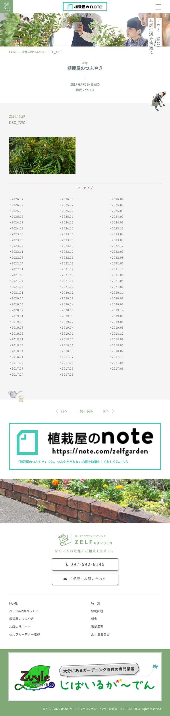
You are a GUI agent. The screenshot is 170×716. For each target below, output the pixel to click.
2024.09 (118, 216)
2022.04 (17, 263)
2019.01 (67, 333)
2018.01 (17, 356)
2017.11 (118, 356)
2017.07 (17, 368)
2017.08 (118, 362)
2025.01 (67, 216)
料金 (94, 618)
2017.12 (67, 356)
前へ (64, 411)
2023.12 (118, 228)
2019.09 (118, 316)
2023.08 (67, 234)
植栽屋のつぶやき (21, 618)
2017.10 (17, 362)
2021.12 (67, 269)
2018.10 (67, 339)
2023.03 (118, 240)
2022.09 (118, 251)
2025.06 (67, 211)
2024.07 (17, 222)
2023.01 (67, 245)
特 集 (95, 603)
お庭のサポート (20, 626)
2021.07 (17, 280)
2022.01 (17, 269)
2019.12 (118, 310)
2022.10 (67, 251)
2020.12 (67, 292)
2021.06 (67, 280)
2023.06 (17, 240)
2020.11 (118, 292)
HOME (13, 603)
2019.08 (17, 321)
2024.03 (118, 222)
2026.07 (17, 199)
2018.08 (17, 345)
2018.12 (118, 333)
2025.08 (17, 211)
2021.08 (118, 275)
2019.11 (17, 316)
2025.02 (17, 216)
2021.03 (67, 286)
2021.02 (118, 286)
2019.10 (67, 316)
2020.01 (67, 310)
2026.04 (118, 199)
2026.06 (67, 199)
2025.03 (118, 211)
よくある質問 (100, 634)
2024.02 (17, 228)
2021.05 (118, 280)
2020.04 (67, 304)
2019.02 (17, 333)
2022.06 (67, 257)
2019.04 (67, 327)
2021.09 (67, 275)
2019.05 (17, 327)
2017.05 (118, 368)
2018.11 (17, 339)
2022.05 (118, 257)
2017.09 (67, 362)
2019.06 (118, 321)
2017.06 (67, 368)
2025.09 (118, 205)
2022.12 (118, 245)
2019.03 (118, 327)
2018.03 (67, 351)
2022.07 (17, 257)
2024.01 (67, 228)
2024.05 (67, 222)
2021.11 (118, 269)
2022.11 (17, 251)
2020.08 (118, 298)
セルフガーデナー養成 (24, 634)
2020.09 (67, 298)
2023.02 (17, 245)
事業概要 (97, 626)
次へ (105, 411)
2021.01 (17, 292)
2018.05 (118, 345)
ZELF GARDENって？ (23, 611)
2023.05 (67, 240)
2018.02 (118, 351)
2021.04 (17, 286)
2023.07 (118, 234)
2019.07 (67, 321)
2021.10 (17, 275)
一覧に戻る (85, 411)
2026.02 (17, 205)
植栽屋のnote (106, 5)
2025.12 (67, 205)
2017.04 (17, 374)
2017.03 (67, 374)
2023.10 (17, 234)
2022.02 (118, 263)
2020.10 (17, 298)
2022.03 (67, 263)
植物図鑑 (97, 611)
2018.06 (67, 345)
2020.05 (17, 304)
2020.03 (118, 304)
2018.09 (118, 339)
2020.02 (17, 310)
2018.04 (17, 351)
